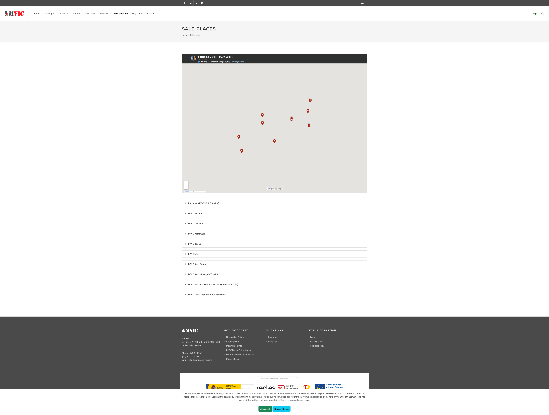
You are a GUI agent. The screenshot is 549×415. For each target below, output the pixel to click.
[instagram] (190, 3)
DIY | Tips (273, 341)
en (362, 3)
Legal (312, 337)
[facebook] (185, 3)
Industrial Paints (234, 345)
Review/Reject (281, 408)
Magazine (273, 337)
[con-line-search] (542, 13)
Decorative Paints (235, 337)
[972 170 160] (196, 3)
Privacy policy (317, 341)
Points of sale (232, 359)
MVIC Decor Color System (238, 350)
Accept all (265, 408)
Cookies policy (317, 345)
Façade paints (232, 341)
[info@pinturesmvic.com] (202, 3)
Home (184, 35)
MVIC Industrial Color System (240, 354)
